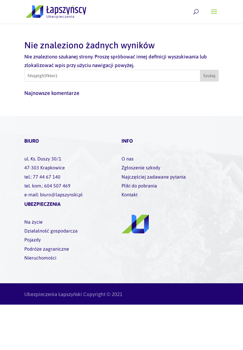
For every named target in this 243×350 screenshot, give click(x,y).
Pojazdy (32, 239)
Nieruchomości (40, 257)
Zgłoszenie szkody (141, 167)
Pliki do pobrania (139, 185)
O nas (128, 158)
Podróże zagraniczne (46, 249)
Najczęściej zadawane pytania (154, 176)
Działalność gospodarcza (51, 230)
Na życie (33, 222)
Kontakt (130, 194)
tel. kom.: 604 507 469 (47, 185)
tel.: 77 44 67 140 (42, 176)
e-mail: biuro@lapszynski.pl (53, 194)
